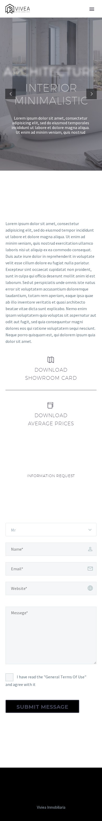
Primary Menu (92, 9)
